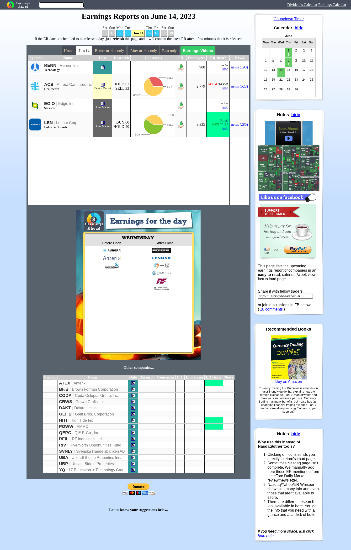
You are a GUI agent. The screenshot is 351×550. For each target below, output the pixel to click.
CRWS (65, 401)
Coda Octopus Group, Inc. (97, 396)
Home (68, 51)
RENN (50, 65)
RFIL (64, 438)
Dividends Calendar (302, 5)
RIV (62, 445)
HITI (63, 420)
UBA (63, 457)
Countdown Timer (289, 19)
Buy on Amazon (288, 381)
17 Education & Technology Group (98, 470)
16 (156, 33)
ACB (48, 84)
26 (265, 89)
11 (112, 33)
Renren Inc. (69, 65)
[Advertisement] (128, 171)
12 (120, 33)
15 (149, 33)
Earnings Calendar (332, 5)
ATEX (64, 383)
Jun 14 (138, 33)
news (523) (239, 86)
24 (304, 79)
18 (171, 33)
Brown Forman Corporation (95, 389)
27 (273, 89)
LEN (48, 122)
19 (265, 79)
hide (299, 28)
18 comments (271, 309)
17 (163, 33)
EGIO (49, 103)
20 (273, 79)
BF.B (64, 389)
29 (288, 89)
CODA (65, 395)
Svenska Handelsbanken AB (100, 451)
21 (281, 79)
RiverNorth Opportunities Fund (95, 445)
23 (296, 79)
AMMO (82, 427)
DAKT (65, 407)
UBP (63, 463)
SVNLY (66, 451)
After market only (143, 51)
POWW (66, 426)
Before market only (109, 51)
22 (288, 79)
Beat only (169, 51)
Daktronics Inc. (86, 408)
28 (281, 89)
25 (311, 79)
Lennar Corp (66, 123)
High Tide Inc (81, 420)
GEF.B (65, 414)
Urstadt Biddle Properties (92, 464)
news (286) (239, 124)
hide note (266, 536)
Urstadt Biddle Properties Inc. (96, 458)
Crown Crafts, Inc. (90, 402)
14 (281, 70)
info (225, 69)
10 (104, 33)
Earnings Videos (198, 51)
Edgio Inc (66, 104)
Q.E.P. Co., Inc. (87, 433)
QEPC (65, 432)
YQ (62, 469)
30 (296, 89)
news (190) (239, 67)
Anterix (79, 383)
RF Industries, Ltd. (87, 439)
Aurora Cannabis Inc (74, 85)
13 (127, 33)
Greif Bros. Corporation (94, 414)
